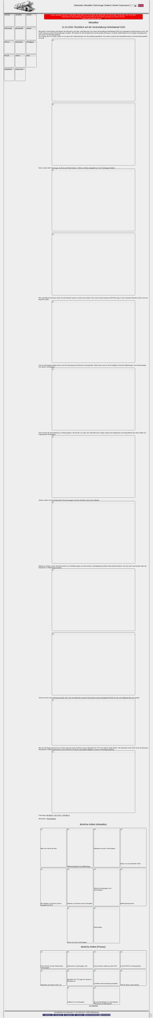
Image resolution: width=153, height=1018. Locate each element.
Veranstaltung (51, 819)
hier (103, 18)
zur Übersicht (93, 1006)
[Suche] (132, 6)
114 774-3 (57, 815)
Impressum (124, 5)
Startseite (78, 5)
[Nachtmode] (136, 6)
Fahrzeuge (98, 5)
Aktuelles (88, 5)
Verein (115, 5)
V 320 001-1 (66, 815)
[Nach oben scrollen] (150, 1015)
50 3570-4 (50, 815)
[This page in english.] (141, 5)
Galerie (107, 5)
